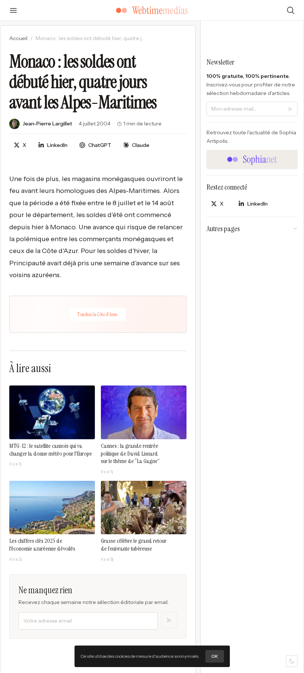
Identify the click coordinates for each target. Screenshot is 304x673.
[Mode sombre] (292, 661)
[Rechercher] (290, 10)
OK (214, 656)
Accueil (18, 38)
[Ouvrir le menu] (13, 10)
